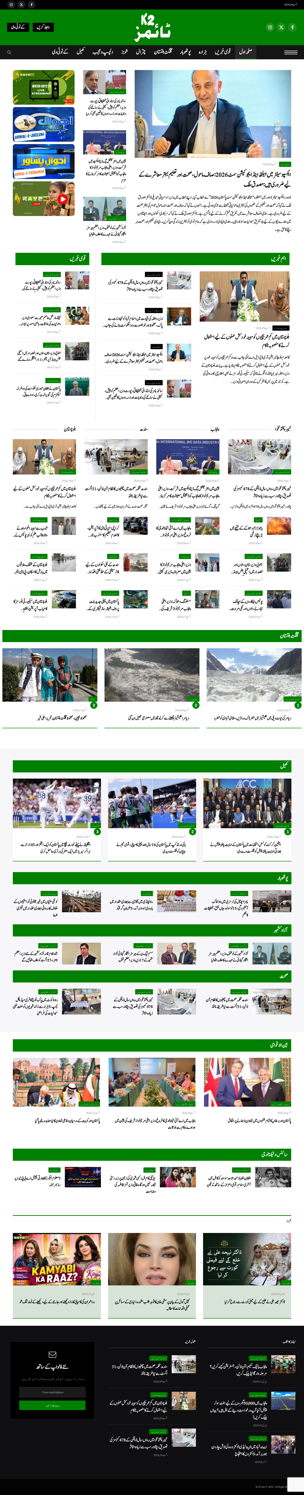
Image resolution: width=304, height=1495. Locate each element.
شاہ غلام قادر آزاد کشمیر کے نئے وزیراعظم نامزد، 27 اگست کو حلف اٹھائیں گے (36, 957)
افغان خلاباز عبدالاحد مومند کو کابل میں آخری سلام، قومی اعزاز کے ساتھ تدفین (229, 1181)
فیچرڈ (193, 699)
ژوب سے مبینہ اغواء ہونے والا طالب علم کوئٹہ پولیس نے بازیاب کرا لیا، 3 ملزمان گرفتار (31, 532)
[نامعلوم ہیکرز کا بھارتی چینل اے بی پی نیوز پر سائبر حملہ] (83, 1177)
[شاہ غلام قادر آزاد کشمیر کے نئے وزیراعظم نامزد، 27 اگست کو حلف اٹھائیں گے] (81, 953)
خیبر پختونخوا (283, 429)
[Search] (9, 52)
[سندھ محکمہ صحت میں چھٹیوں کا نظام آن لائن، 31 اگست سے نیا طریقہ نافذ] (116, 457)
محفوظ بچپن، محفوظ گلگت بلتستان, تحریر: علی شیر (62, 718)
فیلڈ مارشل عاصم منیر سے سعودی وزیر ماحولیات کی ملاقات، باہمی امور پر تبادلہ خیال (40, 321)
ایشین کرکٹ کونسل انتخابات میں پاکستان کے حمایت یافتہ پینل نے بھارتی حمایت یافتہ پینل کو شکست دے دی (245, 848)
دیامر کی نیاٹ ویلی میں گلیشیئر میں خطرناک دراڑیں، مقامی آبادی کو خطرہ (252, 718)
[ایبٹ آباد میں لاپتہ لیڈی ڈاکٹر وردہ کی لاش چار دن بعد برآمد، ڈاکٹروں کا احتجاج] (283, 1444)
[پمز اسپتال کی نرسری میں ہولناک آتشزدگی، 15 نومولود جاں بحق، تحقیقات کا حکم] (271, 901)
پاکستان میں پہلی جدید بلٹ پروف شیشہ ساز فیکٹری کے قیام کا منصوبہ (103, 605)
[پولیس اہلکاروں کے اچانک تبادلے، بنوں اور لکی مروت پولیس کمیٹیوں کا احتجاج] (279, 599)
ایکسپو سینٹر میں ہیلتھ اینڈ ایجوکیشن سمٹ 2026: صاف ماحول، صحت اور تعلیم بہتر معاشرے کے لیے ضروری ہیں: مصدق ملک (215, 180)
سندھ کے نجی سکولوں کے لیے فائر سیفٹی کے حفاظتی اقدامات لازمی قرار (102, 568)
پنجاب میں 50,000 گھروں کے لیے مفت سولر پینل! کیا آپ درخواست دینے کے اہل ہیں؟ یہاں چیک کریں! (238, 1410)
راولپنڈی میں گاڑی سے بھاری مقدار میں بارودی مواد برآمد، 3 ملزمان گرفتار (131, 905)
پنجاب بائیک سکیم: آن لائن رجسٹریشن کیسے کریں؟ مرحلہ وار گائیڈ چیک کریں (238, 1370)
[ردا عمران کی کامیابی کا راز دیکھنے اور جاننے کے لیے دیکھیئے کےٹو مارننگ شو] (57, 1259)
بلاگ (92, 699)
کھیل (81, 52)
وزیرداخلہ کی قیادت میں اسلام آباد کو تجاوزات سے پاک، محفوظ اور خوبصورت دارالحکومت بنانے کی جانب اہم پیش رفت (133, 322)
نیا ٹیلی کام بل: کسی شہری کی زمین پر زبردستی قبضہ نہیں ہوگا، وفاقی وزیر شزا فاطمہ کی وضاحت (133, 1185)
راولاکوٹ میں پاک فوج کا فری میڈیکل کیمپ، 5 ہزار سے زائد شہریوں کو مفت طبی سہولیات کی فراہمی (35, 1007)
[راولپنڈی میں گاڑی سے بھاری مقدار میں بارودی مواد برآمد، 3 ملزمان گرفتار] (176, 901)
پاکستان (53, 380)
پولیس (113, 520)
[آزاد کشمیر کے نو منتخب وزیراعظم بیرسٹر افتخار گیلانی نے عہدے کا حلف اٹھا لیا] (104, 209)
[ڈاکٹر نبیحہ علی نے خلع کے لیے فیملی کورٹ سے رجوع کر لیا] (247, 1259)
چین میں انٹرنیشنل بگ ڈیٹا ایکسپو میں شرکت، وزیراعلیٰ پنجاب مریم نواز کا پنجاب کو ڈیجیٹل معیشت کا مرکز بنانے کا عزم (106, 170)
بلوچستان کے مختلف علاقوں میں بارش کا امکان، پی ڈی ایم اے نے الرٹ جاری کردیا (32, 568)
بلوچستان (281, 328)
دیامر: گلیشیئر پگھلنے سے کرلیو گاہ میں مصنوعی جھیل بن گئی (158, 718)
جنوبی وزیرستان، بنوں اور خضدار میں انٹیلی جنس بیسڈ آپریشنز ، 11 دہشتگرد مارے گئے (39, 356)
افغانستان (241, 1170)
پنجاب (120, 152)
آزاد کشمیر (116, 218)
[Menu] (291, 52)
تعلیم (113, 556)
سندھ (144, 429)
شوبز (124, 52)
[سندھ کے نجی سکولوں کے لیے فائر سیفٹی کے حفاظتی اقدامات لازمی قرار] (136, 562)
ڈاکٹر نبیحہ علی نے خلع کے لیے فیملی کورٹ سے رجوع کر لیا (255, 1302)
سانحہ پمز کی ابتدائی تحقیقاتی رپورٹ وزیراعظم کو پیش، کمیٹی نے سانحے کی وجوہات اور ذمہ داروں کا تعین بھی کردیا (106, 107)
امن (258, 520)
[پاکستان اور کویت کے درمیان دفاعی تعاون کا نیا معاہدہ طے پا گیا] (56, 1082)
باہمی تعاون (89, 1104)
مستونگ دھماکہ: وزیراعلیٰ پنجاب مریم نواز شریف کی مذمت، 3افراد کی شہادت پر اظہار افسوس (175, 605)
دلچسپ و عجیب (103, 52)
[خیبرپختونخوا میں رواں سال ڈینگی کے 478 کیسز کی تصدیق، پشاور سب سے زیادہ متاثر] (179, 280)
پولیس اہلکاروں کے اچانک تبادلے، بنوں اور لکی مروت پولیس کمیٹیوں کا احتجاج (247, 605)
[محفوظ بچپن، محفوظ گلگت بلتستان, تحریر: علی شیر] (49, 675)
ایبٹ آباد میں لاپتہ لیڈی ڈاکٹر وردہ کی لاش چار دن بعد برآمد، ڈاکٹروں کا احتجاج (239, 1450)
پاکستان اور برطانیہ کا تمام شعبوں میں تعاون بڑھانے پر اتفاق (259, 1121)
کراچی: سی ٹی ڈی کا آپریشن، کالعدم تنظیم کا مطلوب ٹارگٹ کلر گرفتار (102, 532)
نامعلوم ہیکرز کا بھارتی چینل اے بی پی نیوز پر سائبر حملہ (37, 1181)
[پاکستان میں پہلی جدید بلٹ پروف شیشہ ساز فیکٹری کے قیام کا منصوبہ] (136, 599)
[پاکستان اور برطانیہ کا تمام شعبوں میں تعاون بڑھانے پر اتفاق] (247, 1082)
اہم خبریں (278, 258)
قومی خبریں (223, 52)
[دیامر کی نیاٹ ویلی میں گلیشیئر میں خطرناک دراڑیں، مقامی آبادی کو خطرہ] (254, 675)
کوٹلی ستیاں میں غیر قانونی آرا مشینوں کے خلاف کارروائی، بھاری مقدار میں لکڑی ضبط (36, 908)
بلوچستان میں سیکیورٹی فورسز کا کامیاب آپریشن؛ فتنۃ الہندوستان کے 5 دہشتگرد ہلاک (31, 605)
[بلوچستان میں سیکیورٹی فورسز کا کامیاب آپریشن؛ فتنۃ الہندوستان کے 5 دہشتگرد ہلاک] (64, 599)
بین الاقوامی (180, 520)
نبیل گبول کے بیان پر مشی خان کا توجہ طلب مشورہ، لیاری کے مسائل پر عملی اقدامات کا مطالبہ (152, 1305)
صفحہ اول (245, 52)
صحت (284, 976)
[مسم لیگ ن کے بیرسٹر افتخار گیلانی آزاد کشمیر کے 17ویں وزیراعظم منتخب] (176, 953)
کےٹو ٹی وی (18, 27)
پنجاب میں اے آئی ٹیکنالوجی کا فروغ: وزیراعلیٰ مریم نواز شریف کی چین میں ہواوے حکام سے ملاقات (173, 532)
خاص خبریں (117, 91)
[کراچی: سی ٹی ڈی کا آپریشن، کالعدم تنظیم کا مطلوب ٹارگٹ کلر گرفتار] (136, 526)
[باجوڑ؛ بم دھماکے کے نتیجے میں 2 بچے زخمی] (279, 526)
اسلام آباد (154, 310)
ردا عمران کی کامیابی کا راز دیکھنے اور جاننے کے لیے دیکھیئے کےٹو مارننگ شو (57, 1302)
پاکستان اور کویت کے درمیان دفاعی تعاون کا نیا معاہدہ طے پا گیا (67, 1121)
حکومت (285, 164)
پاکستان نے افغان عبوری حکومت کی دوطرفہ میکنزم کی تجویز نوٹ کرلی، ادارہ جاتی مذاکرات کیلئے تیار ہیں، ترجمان (38, 392)
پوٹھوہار (185, 52)
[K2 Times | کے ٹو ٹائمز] (152, 27)
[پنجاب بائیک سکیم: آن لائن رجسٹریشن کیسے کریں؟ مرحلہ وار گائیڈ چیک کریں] (283, 1364)
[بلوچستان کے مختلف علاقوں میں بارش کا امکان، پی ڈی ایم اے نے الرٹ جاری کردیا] (64, 562)
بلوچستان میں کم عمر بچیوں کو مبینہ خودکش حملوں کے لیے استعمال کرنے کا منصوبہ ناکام (247, 341)
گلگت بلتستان (163, 52)
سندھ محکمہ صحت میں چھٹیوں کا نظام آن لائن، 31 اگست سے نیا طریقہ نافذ (116, 492)
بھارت (54, 1170)
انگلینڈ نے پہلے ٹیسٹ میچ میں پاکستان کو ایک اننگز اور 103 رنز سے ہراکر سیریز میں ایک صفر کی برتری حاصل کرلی (55, 848)
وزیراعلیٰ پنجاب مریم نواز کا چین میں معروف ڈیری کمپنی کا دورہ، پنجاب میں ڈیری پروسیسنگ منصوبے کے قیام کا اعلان (174, 568)
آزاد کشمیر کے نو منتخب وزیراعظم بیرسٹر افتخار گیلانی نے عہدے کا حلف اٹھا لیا (106, 231)
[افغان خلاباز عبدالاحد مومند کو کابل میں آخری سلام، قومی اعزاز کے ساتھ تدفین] (273, 1177)
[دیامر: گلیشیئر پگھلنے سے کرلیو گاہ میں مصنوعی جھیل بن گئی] (152, 675)
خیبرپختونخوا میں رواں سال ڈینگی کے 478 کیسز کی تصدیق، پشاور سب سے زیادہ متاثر (135, 286)
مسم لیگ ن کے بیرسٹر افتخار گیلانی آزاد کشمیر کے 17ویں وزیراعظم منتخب (133, 957)
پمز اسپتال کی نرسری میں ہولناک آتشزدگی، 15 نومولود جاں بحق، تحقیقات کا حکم (226, 908)
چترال (141, 52)
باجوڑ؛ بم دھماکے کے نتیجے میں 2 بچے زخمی (246, 532)
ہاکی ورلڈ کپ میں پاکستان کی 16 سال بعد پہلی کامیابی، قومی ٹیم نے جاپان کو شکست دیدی (151, 848)
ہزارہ (203, 52)
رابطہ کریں (43, 27)
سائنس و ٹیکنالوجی (274, 1154)
